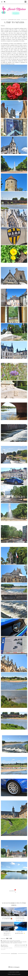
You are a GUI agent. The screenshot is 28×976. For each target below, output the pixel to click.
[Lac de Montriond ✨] (20, 926)
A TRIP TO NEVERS (14, 22)
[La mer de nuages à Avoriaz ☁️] (7, 926)
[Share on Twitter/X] (9, 938)
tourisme (7, 942)
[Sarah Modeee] (14, 9)
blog (8, 940)
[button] (26, 2)
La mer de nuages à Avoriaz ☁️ (7, 933)
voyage (20, 942)
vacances (15, 942)
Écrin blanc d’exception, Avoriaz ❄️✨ (20, 918)
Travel (18, 19)
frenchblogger (18, 941)
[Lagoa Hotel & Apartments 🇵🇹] (7, 911)
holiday (24, 941)
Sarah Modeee (15, 972)
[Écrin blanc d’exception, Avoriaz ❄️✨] (20, 911)
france (11, 941)
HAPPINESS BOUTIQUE (20, 945)
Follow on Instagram (14, 967)
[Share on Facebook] (7, 938)
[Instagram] (1, 2)
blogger (12, 940)
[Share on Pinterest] (11, 938)
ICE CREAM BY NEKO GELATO (6, 947)
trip (11, 942)
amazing (4, 940)
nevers (2, 942)
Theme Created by (14, 974)
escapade (17, 940)
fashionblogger (5, 941)
